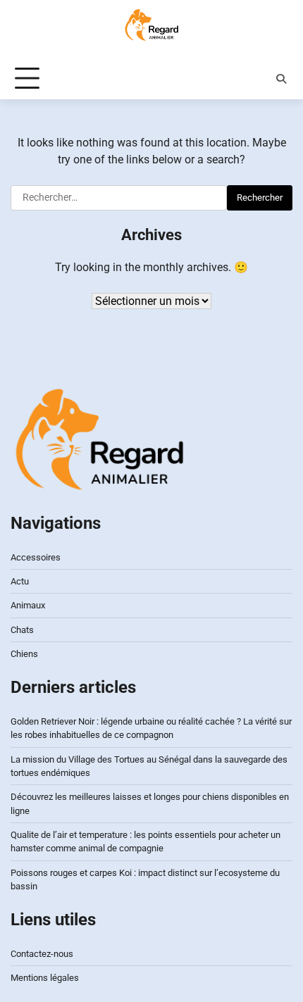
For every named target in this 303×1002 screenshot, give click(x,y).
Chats (22, 630)
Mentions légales (45, 977)
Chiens (24, 654)
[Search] (281, 78)
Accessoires (36, 557)
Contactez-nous (42, 953)
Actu (20, 581)
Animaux (28, 605)
